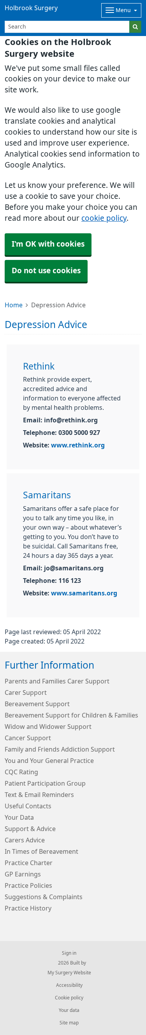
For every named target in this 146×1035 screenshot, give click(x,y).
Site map (69, 1023)
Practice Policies (28, 885)
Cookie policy (69, 997)
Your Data (19, 817)
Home (14, 305)
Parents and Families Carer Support (57, 681)
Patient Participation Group (45, 783)
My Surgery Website (69, 972)
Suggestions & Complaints (44, 897)
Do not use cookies (46, 270)
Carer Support (26, 692)
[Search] (135, 27)
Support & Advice (30, 829)
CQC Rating (21, 772)
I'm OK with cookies (48, 244)
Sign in (69, 953)
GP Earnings (23, 874)
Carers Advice (25, 840)
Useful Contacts (28, 806)
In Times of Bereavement (41, 851)
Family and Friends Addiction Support (60, 749)
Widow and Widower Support (48, 726)
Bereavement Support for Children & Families (71, 715)
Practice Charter (29, 863)
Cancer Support (28, 738)
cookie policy (104, 218)
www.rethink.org (78, 445)
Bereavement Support (37, 704)
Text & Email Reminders (39, 795)
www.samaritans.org (84, 593)
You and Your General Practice (49, 760)
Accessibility (69, 985)
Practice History (28, 908)
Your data (69, 1010)
